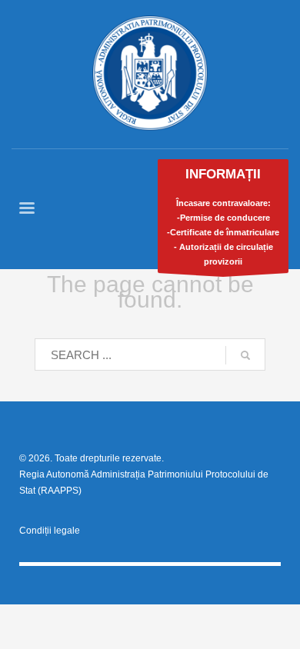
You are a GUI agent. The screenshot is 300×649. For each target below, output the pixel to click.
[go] (245, 355)
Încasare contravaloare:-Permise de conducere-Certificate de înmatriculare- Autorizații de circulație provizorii (223, 216)
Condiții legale (49, 530)
